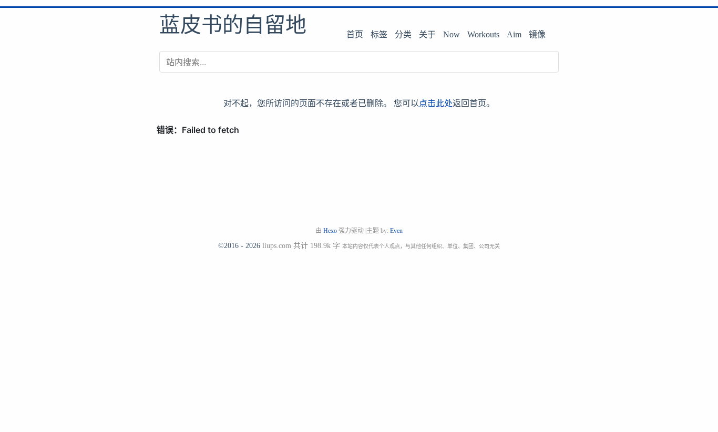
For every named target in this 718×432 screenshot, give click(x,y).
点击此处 (436, 103)
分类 (403, 34)
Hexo (330, 230)
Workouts (483, 34)
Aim (514, 34)
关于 (427, 34)
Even (396, 230)
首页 (354, 34)
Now (451, 34)
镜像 (537, 34)
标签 (379, 34)
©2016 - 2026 (239, 246)
